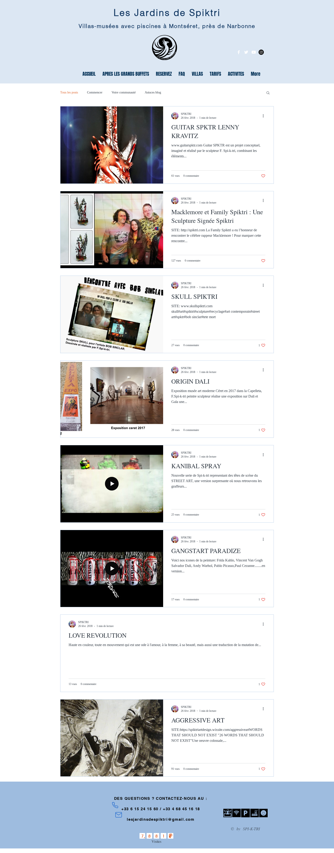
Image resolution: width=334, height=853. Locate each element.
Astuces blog (153, 92)
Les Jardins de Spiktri (167, 12)
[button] (268, 93)
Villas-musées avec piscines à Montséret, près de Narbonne (167, 26)
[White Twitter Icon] (246, 52)
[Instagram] (261, 52)
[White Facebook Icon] (238, 52)
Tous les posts (69, 92)
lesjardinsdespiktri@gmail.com (160, 819)
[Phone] (115, 805)
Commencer (94, 92)
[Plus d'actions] (264, 115)
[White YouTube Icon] (253, 52)
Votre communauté (124, 92)
